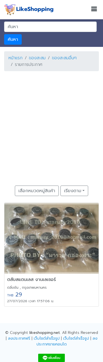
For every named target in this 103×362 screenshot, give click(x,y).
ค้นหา (13, 39)
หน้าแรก (16, 58)
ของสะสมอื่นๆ (64, 58)
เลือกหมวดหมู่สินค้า (36, 190)
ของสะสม (37, 58)
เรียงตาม (72, 190)
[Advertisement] (51, 127)
